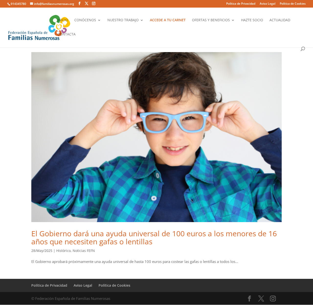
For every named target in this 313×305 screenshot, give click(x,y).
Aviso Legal (267, 4)
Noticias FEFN (84, 250)
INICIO (62, 20)
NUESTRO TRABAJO (123, 20)
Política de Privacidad (240, 4)
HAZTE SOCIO (252, 20)
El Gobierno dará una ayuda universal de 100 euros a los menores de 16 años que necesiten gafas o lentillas (154, 237)
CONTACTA (66, 34)
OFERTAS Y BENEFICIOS (211, 20)
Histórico (63, 250)
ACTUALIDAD (279, 20)
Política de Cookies (293, 4)
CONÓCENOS (85, 20)
